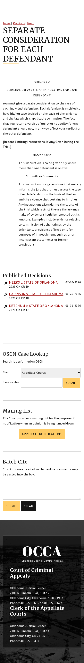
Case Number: (11, 382)
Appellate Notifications (42, 434)
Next (30, 23)
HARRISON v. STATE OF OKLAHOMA (36, 294)
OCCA (42, 551)
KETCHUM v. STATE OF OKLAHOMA (36, 305)
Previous (19, 23)
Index (7, 23)
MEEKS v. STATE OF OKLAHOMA (33, 282)
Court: (6, 372)
